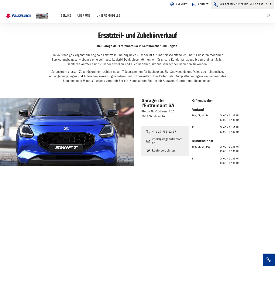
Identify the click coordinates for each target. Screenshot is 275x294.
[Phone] (269, 260)
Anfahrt (181, 4)
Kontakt (203, 4)
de (268, 16)
